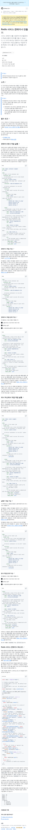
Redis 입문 (13, 139)
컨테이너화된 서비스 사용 (20, 11)
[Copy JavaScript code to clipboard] (25, 676)
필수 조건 (4, 119)
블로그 (14, 829)
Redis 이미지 (4, 272)
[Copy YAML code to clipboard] (25, 166)
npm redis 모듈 (7, 660)
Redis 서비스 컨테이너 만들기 (9, 12)
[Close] (25, 2)
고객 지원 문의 (5, 819)
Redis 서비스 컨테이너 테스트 (12, 647)
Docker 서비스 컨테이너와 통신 (12, 127)
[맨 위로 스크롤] (26, 831)
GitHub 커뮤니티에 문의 (7, 817)
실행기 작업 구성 (6, 501)
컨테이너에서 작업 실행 (9, 144)
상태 (24, 827)
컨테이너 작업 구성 (7, 249)
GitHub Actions (6, 11)
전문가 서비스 (9, 829)
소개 (2, 82)
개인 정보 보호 (19, 827)
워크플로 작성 (6, 137)
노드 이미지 (7, 258)
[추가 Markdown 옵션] (13, 53)
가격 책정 (3, 829)
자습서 (12, 11)
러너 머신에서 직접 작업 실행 (11, 397)
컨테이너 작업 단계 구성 (8, 317)
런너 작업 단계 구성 (7, 573)
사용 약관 (13, 827)
